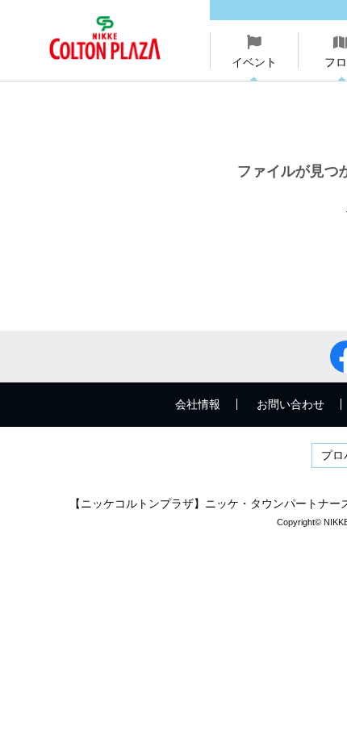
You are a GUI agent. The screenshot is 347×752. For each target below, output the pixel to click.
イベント (254, 62)
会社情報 (197, 404)
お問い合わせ (290, 404)
